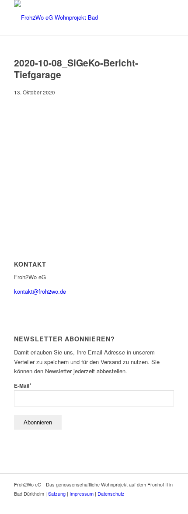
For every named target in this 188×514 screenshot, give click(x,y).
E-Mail (22, 385)
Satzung (57, 493)
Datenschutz (111, 493)
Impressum (82, 493)
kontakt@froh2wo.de (40, 291)
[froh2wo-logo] (78, 17)
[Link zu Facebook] (167, 503)
